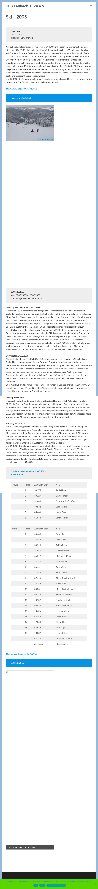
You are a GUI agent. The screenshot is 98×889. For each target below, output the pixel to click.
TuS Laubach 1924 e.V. (25, 6)
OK (36, 885)
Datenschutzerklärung (56, 885)
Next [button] (51, 194)
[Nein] (95, 884)
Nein (42, 885)
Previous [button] (9, 194)
